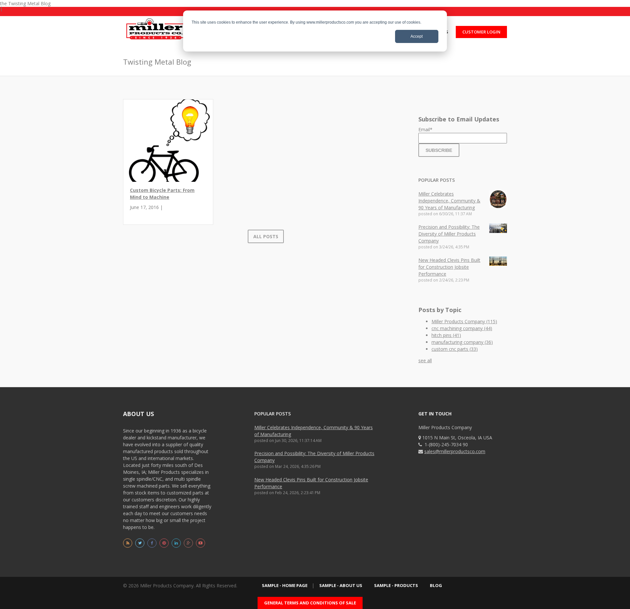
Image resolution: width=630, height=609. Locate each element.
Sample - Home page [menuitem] (284, 585)
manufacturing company (462, 342)
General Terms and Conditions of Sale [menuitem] (310, 603)
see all (425, 360)
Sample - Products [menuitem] (396, 585)
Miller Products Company (464, 321)
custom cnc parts (454, 349)
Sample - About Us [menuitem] (340, 585)
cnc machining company (461, 328)
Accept (416, 36)
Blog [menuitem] (436, 585)
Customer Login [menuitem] (481, 32)
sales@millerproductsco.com (454, 451)
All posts (265, 236)
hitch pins (446, 335)
